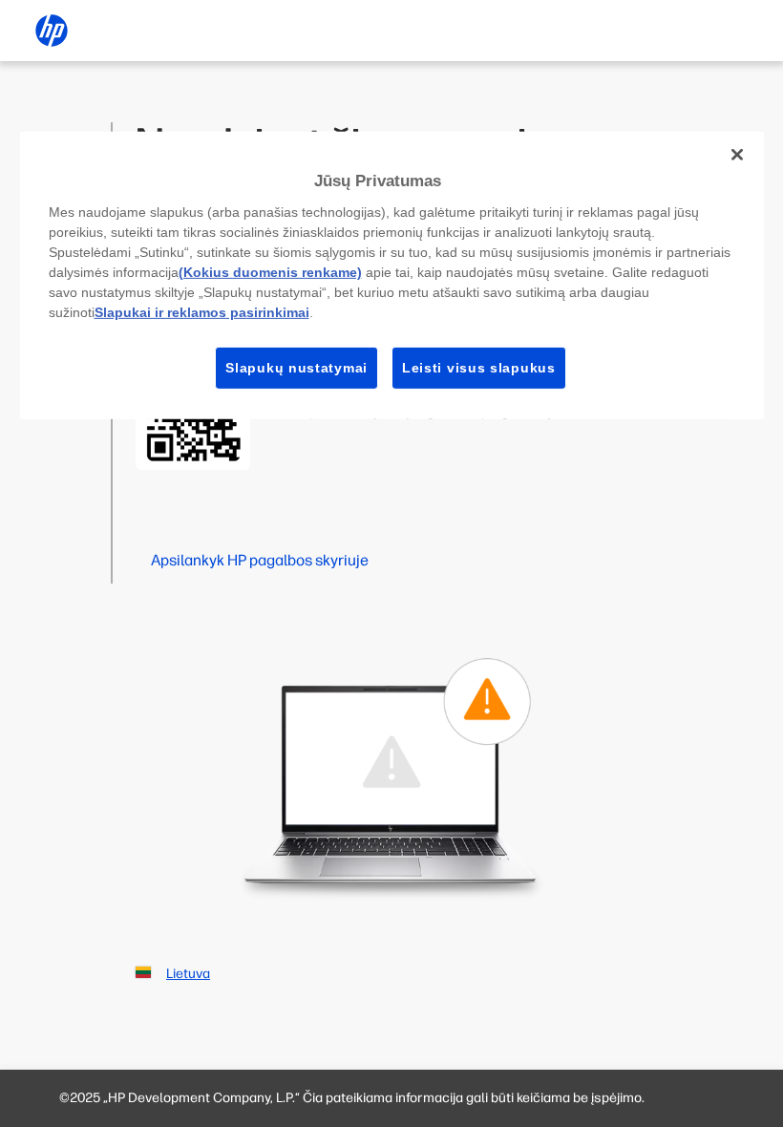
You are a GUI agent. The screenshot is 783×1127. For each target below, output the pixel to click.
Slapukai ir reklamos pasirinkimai (202, 311)
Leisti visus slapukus (479, 366)
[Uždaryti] (737, 155)
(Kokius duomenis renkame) (270, 271)
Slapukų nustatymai (296, 366)
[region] (392, 275)
